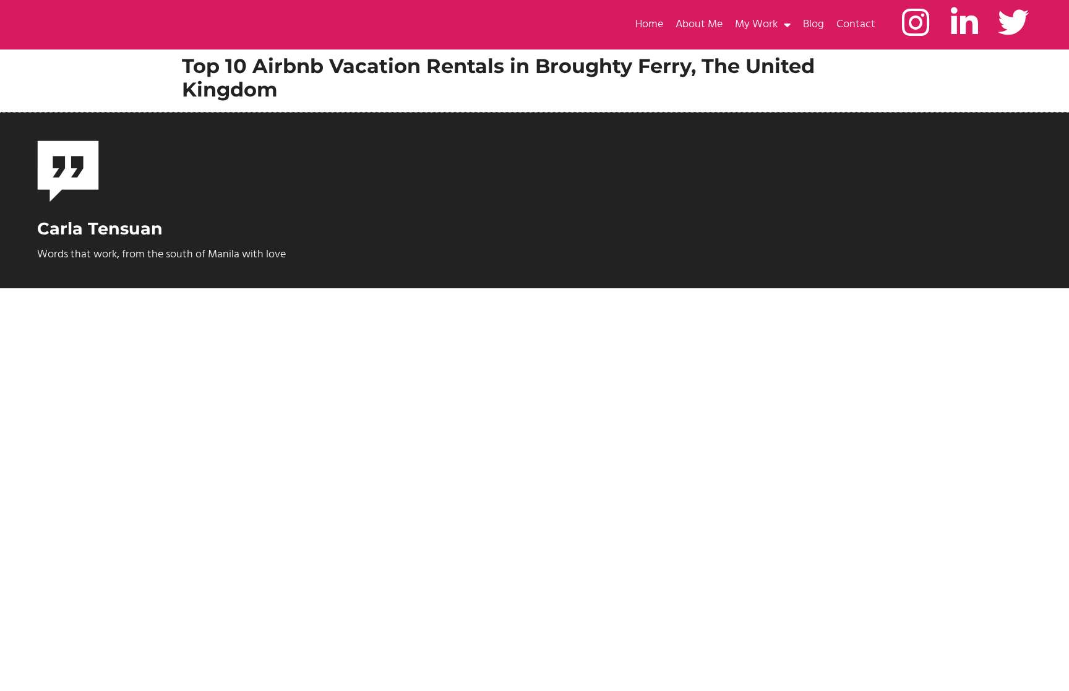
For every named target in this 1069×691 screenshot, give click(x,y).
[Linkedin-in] (964, 22)
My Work (756, 24)
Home (649, 24)
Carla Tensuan (80, 25)
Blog (813, 24)
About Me (699, 24)
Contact (855, 24)
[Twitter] (1013, 22)
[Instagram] (915, 22)
